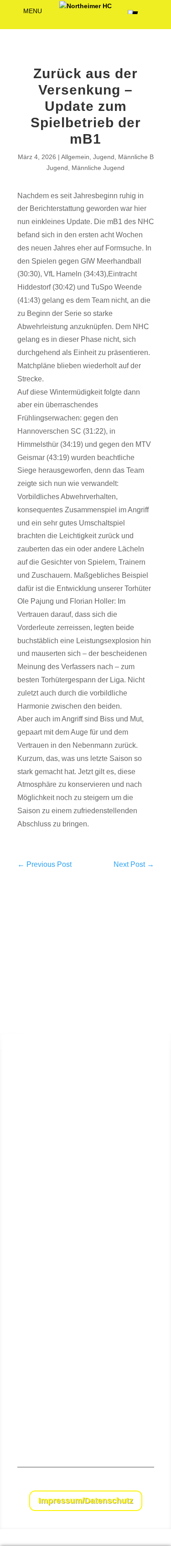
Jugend (103, 156)
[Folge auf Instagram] (147, 1483)
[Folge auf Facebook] (128, 1483)
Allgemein (75, 156)
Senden (145, 1423)
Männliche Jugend (98, 167)
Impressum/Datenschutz (85, 1500)
